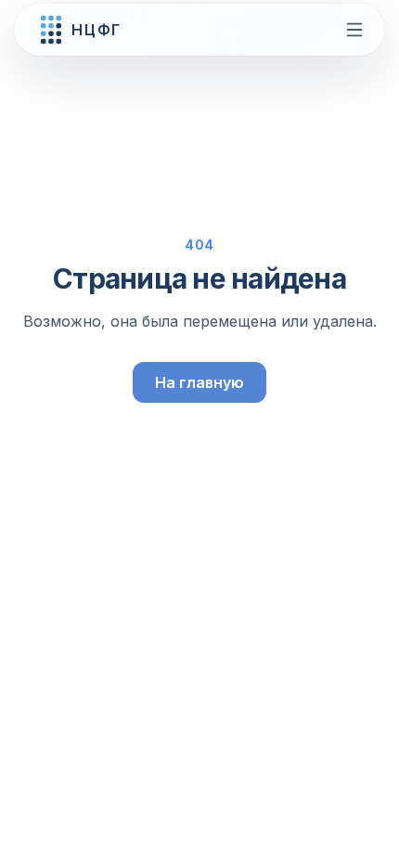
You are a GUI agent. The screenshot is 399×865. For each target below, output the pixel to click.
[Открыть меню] (354, 29)
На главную (199, 382)
